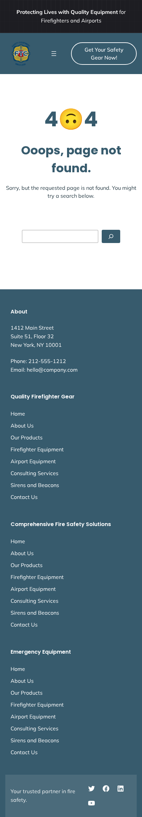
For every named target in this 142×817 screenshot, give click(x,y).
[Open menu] (54, 54)
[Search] (111, 236)
